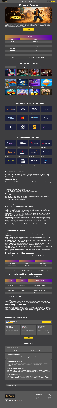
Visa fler (28, 337)
